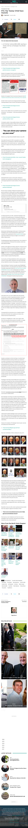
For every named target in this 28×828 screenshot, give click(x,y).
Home (2, 6)
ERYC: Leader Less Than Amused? (18, 548)
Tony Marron (9, 587)
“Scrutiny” (24, 601)
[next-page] (4, 710)
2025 (3, 741)
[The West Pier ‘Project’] (5, 786)
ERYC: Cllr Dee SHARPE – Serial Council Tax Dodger (4, 548)
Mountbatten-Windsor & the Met (14, 705)
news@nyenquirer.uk (16, 815)
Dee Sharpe (9, 582)
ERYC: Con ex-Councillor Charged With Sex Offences (11, 534)
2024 (3, 743)
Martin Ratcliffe (4, 585)
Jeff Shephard (10, 584)
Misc (14, 647)
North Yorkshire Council (15, 785)
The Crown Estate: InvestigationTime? (14, 649)
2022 (3, 747)
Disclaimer (11, 822)
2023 (3, 745)
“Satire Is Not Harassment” (11, 547)
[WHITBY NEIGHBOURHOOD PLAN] (5, 796)
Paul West (10, 585)
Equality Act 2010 (19, 234)
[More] (19, 19)
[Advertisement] (14, 725)
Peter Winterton (16, 585)
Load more (14, 801)
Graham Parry (4, 584)
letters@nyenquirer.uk (14, 819)
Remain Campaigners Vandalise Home (5, 602)
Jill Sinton (16, 584)
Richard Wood (22, 585)
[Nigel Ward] (2, 15)
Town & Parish (7, 6)
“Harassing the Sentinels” (4, 576)
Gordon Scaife (22, 582)
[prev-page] (2, 710)
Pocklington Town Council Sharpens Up (4, 534)
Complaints (16, 822)
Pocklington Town (14, 6)
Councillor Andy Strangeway (17, 580)
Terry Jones (4, 587)
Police (11, 776)
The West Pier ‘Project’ (15, 787)
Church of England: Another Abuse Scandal (14, 677)
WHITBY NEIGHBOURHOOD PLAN (17, 796)
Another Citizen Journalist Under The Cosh (3, 563)
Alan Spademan (8, 580)
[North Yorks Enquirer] (14, 2)
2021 (3, 749)
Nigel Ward (7, 15)
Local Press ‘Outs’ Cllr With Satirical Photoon (19, 534)
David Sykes (4, 582)
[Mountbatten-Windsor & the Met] (14, 693)
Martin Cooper (21, 584)
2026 (3, 739)
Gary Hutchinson (16, 582)
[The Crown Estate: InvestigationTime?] (14, 637)
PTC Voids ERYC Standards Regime (18, 562)
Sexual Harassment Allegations (11, 562)
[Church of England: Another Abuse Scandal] (14, 665)
